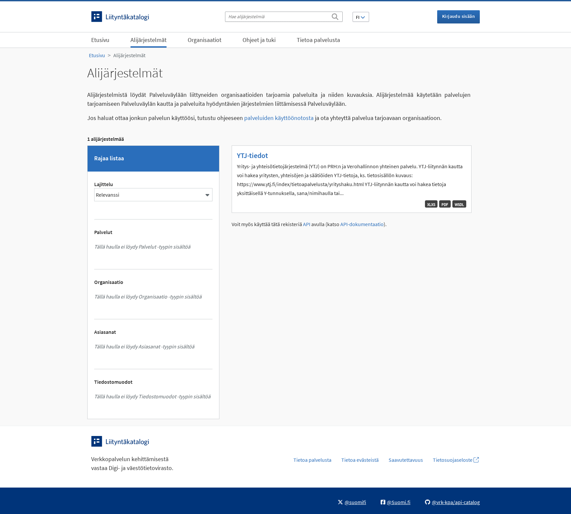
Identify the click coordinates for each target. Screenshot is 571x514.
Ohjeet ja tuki (259, 40)
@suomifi (355, 502)
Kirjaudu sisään (458, 16)
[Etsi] (335, 15)
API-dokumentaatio (362, 224)
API (306, 224)
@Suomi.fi (398, 502)
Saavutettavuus (406, 459)
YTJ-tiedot (252, 155)
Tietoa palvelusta (318, 40)
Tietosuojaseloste (453, 459)
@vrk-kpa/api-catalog (456, 502)
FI (358, 17)
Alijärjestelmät (149, 40)
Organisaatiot (204, 40)
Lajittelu (103, 184)
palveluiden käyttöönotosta (279, 118)
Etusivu (100, 40)
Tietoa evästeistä (360, 459)
